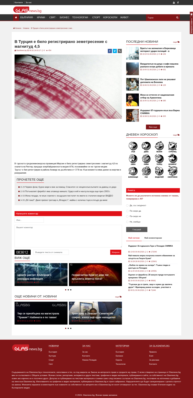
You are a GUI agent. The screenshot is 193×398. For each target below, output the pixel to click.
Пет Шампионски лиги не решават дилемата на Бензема (158, 80)
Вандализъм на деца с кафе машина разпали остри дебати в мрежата (159, 65)
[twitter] (115, 51)
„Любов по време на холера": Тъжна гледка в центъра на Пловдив (149, 266)
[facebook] (110, 51)
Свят (52, 17)
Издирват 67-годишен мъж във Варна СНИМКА (160, 111)
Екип (151, 356)
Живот (124, 17)
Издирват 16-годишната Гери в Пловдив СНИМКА (150, 246)
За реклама (154, 360)
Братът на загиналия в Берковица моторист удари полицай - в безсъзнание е (158, 50)
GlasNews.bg (21, 50)
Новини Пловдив (89, 360)
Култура (52, 356)
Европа (119, 360)
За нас (29, 2)
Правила (153, 352)
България (26, 17)
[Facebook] (178, 3)
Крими (41, 17)
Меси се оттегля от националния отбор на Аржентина (157, 96)
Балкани (119, 356)
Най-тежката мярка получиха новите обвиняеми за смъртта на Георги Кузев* (151, 257)
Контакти (19, 2)
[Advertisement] (68, 139)
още (117, 297)
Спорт (96, 17)
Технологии (80, 17)
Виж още (153, 127)
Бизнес (64, 17)
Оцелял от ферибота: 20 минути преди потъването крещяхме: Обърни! (151, 276)
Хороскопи (110, 17)
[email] (120, 51)
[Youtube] (174, 3)
